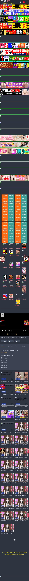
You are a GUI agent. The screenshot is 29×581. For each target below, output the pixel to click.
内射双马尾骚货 (4, 406)
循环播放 (24, 333)
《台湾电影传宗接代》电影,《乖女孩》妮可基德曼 (12, 482)
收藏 (5, 341)
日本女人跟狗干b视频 (6, 432)
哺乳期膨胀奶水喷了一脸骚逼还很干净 (10, 381)
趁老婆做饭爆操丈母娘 (20, 394)
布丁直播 (3, 419)
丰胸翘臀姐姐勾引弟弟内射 (21, 381)
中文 (5, 362)
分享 (18, 341)
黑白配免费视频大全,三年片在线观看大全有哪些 (12, 495)
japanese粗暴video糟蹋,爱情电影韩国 (10, 508)
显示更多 (4, 352)
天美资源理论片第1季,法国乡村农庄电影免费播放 (12, 470)
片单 (12, 341)
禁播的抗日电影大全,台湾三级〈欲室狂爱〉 (11, 457)
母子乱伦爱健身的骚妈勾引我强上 (9, 394)
